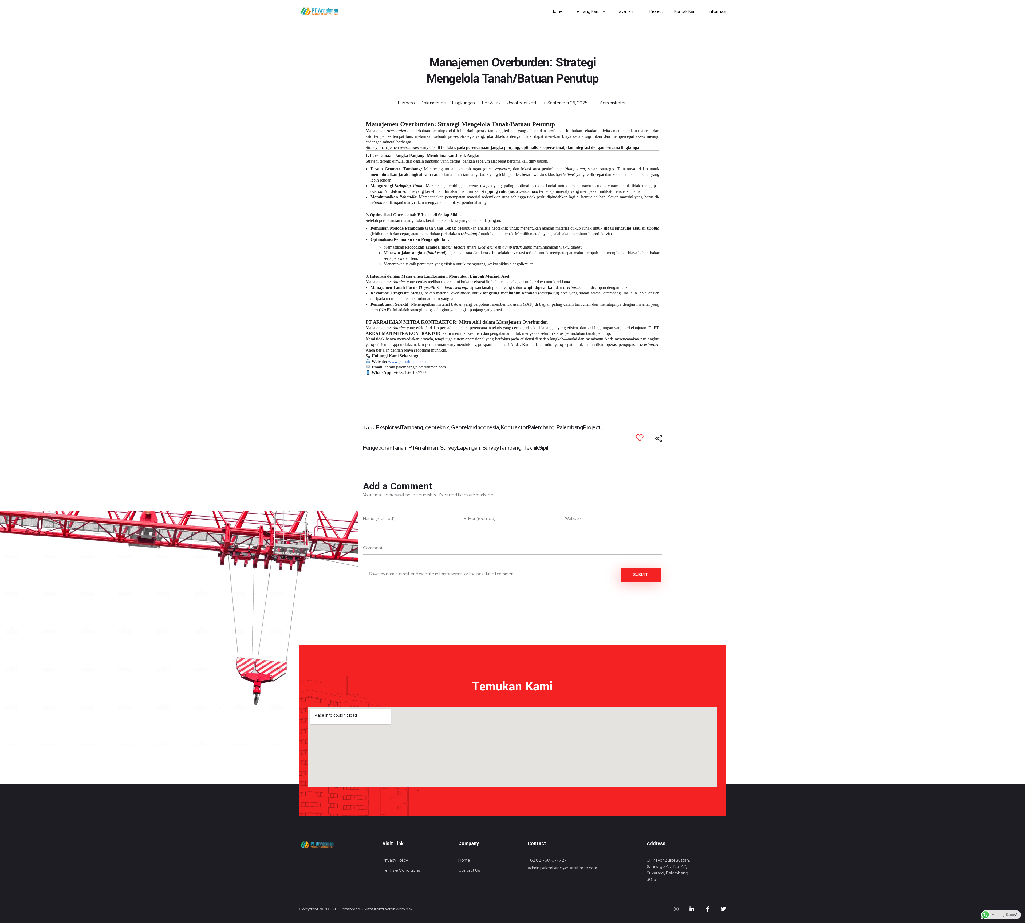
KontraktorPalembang (527, 427)
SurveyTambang (501, 447)
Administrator (613, 102)
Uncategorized (521, 102)
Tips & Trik (491, 102)
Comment (373, 548)
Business (406, 102)
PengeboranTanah (384, 447)
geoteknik (437, 427)
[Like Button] (639, 438)
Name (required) (379, 518)
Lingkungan (463, 102)
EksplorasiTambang (399, 427)
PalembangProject (579, 427)
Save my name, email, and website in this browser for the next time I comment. (442, 573)
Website (573, 518)
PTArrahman (423, 447)
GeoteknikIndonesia (475, 427)
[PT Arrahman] (319, 11)
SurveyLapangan (460, 447)
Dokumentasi (433, 102)
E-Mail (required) (480, 518)
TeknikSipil (535, 447)
